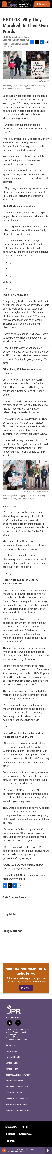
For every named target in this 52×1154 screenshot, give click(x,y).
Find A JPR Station (14, 1093)
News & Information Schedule (18, 1111)
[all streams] (48, 1150)
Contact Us (10, 1045)
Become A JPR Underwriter (18, 1075)
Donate (43, 4)
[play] (4, 1150)
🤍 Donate (26, 987)
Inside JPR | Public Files (16, 1057)
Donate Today (12, 1069)
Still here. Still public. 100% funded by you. (26, 971)
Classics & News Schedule (17, 1099)
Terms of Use (11, 1051)
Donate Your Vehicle (14, 1081)
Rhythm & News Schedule (17, 1105)
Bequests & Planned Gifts (17, 1087)
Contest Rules (12, 1063)
